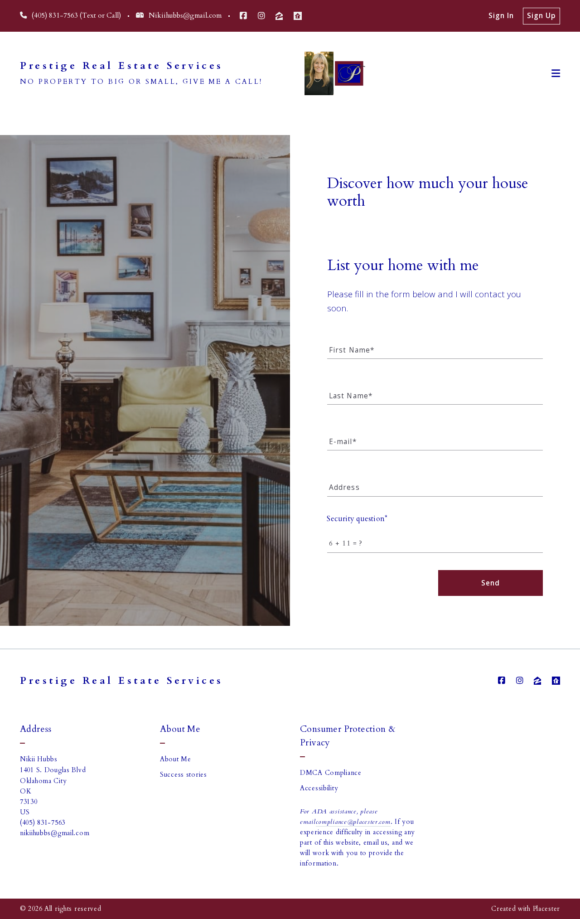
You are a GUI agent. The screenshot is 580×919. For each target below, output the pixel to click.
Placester (546, 908)
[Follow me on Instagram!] (261, 16)
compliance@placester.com (353, 821)
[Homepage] (329, 73)
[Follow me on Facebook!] (243, 16)
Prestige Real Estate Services (121, 66)
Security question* (357, 519)
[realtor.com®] (298, 16)
